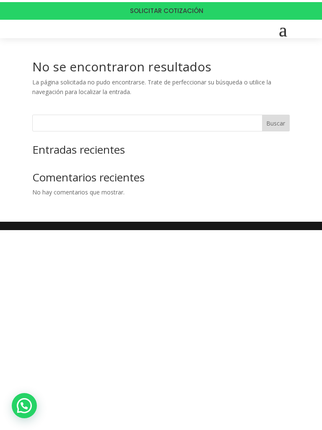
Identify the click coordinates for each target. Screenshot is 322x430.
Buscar (275, 123)
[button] (24, 405)
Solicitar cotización (166, 10)
